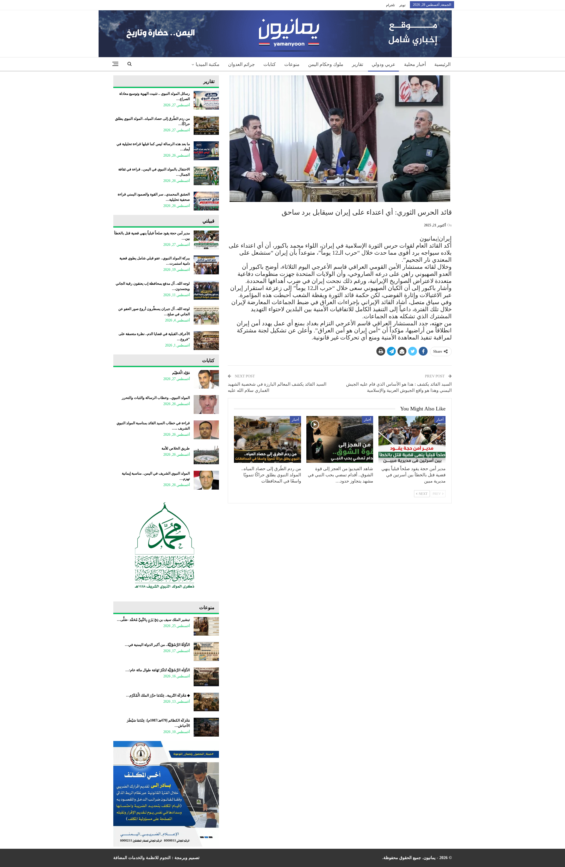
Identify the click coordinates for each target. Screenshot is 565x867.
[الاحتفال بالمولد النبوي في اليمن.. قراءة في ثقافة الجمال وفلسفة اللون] (206, 176)
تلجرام (390, 5)
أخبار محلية (415, 64)
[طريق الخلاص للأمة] (206, 455)
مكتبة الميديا (208, 64)
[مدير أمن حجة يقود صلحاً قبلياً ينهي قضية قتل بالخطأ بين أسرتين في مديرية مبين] (412, 439)
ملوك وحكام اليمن (325, 64)
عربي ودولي (384, 64)
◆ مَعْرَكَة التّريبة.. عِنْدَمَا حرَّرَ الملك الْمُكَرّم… (158, 695)
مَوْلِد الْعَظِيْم (181, 373)
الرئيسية (442, 64)
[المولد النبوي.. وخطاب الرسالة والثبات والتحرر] (206, 404)
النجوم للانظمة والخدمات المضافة (142, 858)
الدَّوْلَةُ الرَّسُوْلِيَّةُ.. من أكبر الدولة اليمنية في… (157, 645)
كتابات (269, 64)
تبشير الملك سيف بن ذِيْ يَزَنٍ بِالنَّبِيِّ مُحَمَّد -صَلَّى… (153, 620)
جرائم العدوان (241, 64)
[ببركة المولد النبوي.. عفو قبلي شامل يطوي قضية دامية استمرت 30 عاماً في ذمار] (206, 265)
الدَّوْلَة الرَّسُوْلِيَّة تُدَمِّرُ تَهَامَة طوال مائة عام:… (157, 670)
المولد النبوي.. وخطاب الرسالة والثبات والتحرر (156, 398)
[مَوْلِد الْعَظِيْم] (206, 379)
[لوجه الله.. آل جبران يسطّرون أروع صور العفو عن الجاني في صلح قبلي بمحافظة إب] (206, 315)
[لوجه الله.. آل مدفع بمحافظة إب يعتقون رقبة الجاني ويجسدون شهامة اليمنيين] (206, 290)
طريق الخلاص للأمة (176, 448)
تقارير (357, 64)
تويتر (402, 5)
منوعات (292, 64)
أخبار (439, 419)
